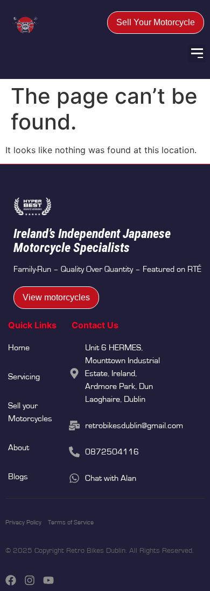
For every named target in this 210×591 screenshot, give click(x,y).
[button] (197, 53)
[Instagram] (29, 580)
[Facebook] (10, 580)
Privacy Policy (23, 522)
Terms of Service (71, 522)
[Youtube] (48, 580)
